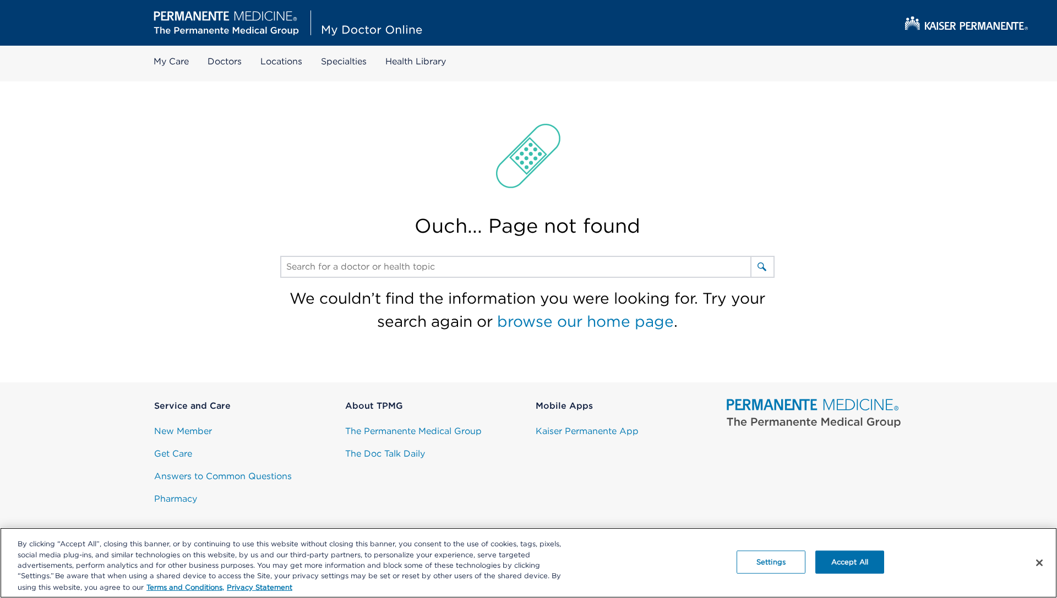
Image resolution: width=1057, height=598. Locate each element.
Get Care (173, 453)
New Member (183, 431)
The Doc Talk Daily (385, 453)
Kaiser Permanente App (587, 431)
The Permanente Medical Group (413, 431)
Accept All (849, 562)
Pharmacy (175, 498)
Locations (281, 61)
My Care (171, 61)
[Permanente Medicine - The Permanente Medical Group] (814, 413)
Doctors (225, 61)
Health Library (415, 61)
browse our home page (585, 321)
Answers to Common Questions (223, 476)
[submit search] (761, 267)
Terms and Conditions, (185, 587)
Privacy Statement (259, 587)
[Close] (1039, 563)
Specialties (344, 61)
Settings (771, 562)
